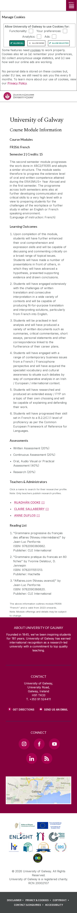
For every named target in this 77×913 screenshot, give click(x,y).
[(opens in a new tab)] (38, 829)
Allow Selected (60, 43)
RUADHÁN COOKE (27, 502)
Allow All (18, 43)
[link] (38, 825)
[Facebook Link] (39, 743)
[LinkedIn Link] (31, 758)
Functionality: (18, 31)
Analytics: (28, 36)
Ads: (47, 36)
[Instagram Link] (24, 743)
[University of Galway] (19, 97)
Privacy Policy (17, 83)
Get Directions (23, 709)
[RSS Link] (46, 758)
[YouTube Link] (54, 743)
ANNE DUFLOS (25, 515)
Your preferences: (48, 31)
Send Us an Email (56, 709)
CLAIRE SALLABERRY (29, 509)
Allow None (38, 43)
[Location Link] (38, 801)
